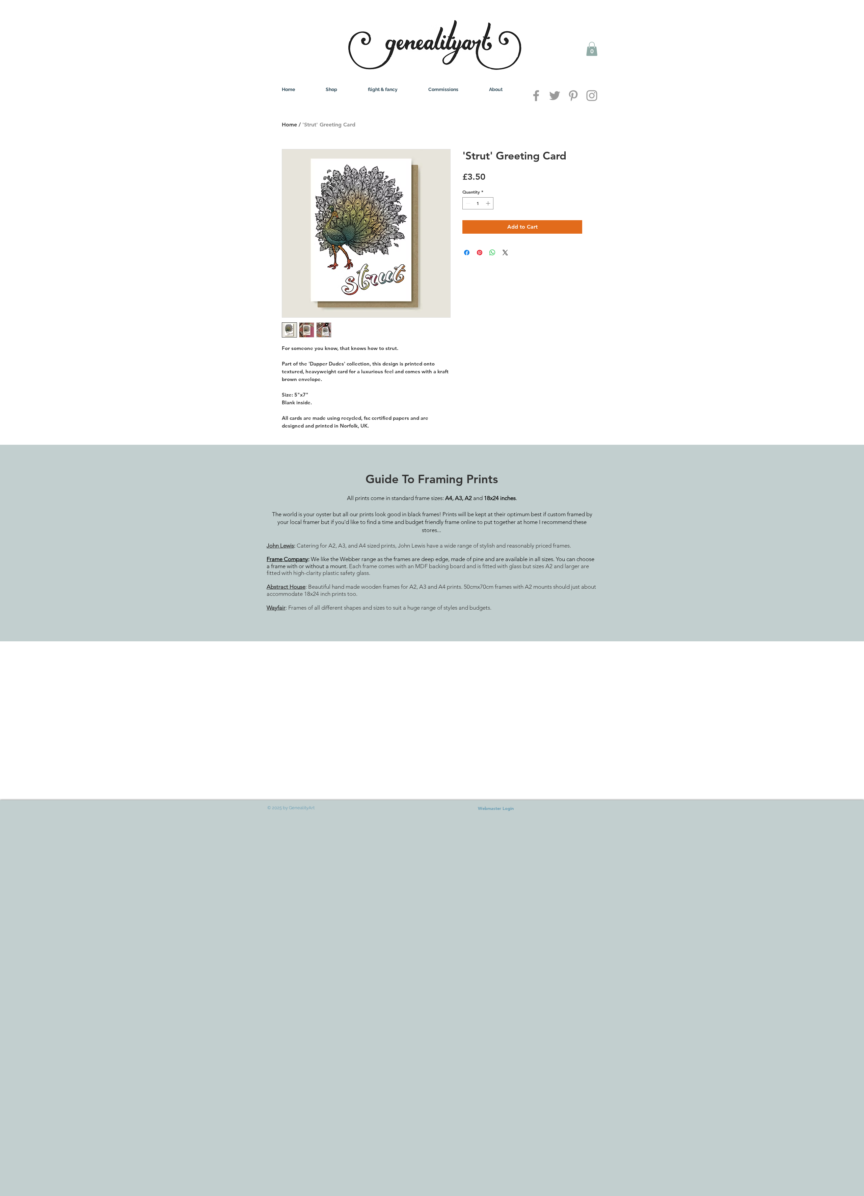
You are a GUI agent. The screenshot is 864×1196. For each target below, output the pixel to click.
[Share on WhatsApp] (492, 253)
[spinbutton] (478, 203)
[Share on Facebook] (467, 253)
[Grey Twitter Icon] (554, 95)
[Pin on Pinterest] (480, 253)
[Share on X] (505, 253)
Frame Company (287, 559)
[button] (592, 49)
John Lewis (280, 545)
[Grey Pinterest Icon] (573, 95)
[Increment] (489, 203)
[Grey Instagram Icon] (592, 95)
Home (289, 124)
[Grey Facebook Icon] (536, 95)
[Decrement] (467, 203)
